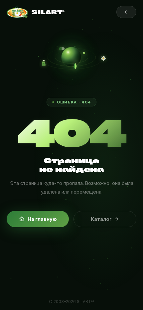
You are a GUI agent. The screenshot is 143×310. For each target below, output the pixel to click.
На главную (42, 219)
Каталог (101, 219)
